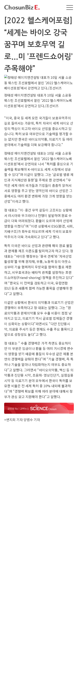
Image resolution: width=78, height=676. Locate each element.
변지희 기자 (14, 419)
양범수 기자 (32, 419)
